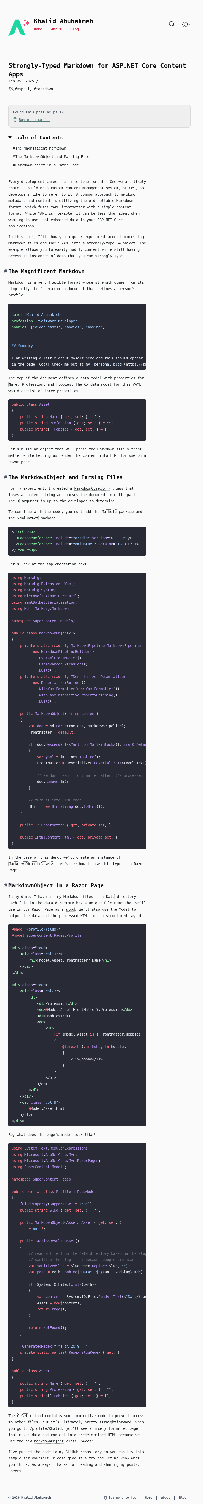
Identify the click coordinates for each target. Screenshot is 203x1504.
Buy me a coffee (34, 119)
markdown (44, 88)
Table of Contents (38, 137)
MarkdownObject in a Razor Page (46, 165)
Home (38, 29)
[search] (172, 24)
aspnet (23, 88)
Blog (74, 29)
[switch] (186, 24)
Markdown (16, 282)
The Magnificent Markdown (39, 148)
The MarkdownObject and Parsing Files (52, 157)
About (56, 29)
